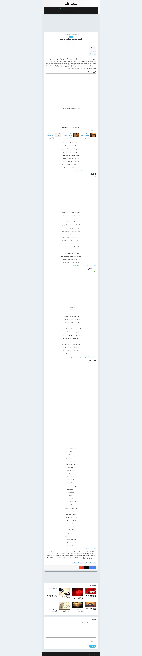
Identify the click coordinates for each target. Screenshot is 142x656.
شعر (66, 8)
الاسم (95, 636)
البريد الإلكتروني (93, 641)
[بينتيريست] (82, 567)
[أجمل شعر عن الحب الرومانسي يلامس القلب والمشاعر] (76, 135)
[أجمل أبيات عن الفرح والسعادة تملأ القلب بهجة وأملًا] (93, 135)
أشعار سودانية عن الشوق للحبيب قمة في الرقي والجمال (84, 265)
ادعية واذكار (76, 8)
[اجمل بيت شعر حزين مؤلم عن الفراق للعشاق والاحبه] (64, 591)
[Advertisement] (90, 23)
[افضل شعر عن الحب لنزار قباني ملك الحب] (90, 604)
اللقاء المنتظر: (93, 54)
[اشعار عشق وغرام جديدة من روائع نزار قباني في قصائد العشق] (64, 606)
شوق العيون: (93, 49)
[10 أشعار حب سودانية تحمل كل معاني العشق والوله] (90, 591)
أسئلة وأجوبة (59, 8)
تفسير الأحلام (71, 8)
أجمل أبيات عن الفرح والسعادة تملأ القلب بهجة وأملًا (85, 135)
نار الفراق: (93, 51)
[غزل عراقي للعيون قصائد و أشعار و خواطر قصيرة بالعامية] (51, 591)
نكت (80, 8)
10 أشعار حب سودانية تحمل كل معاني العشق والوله (85, 170)
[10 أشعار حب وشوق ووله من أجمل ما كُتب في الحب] (77, 605)
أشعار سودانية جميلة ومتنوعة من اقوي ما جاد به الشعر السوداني (83, 357)
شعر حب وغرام (92, 562)
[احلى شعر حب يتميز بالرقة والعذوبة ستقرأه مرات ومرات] (77, 592)
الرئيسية (84, 8)
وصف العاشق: (93, 53)
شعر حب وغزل (83, 562)
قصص (63, 8)
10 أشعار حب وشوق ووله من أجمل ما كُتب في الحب (78, 610)
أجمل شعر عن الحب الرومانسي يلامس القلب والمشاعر (68, 135)
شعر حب (74, 34)
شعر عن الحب (75, 562)
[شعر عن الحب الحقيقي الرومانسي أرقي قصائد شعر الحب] (58, 135)
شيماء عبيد (73, 43)
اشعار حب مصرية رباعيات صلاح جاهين (88, 548)
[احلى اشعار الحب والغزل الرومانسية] (51, 605)
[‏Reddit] (80, 567)
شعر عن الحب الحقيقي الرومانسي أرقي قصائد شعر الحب (50, 135)
